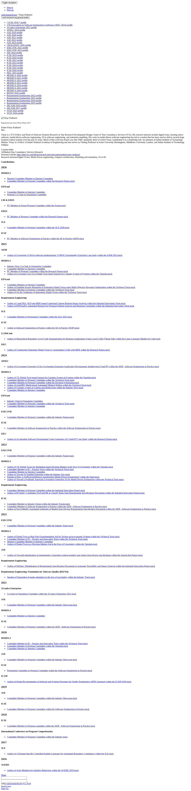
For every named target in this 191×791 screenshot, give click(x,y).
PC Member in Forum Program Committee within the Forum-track (36, 205)
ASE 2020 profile (14, 35)
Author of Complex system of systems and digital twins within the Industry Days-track (45, 387)
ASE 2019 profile (14, 32)
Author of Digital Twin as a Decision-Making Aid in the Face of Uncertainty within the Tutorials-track (52, 544)
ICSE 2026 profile (15, 70)
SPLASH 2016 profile (17, 105)
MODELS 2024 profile (17, 85)
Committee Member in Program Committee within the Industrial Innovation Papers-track (46, 490)
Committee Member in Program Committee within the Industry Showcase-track (42, 605)
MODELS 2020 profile (17, 75)
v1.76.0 (26, 783)
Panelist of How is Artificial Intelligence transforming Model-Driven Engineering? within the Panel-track (53, 477)
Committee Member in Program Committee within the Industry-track (37, 737)
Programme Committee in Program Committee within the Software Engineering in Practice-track (49, 670)
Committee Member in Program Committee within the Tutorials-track (37, 646)
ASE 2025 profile (14, 42)
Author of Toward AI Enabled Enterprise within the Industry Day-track (38, 474)
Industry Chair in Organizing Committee (25, 401)
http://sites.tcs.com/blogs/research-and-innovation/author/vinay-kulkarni (48, 154)
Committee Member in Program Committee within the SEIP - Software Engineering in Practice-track (51, 627)
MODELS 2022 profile (17, 80)
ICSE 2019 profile (15, 55)
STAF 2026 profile (15, 113)
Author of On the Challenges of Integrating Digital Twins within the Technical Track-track (47, 292)
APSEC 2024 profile (16, 30)
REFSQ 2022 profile (16, 93)
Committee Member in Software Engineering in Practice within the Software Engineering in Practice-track (54, 428)
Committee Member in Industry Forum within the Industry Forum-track (38, 504)
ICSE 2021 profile (15, 60)
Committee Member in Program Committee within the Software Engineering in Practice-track (48, 709)
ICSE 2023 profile (15, 63)
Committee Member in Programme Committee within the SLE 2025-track (39, 317)
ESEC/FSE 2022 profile (17, 47)
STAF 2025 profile (15, 110)
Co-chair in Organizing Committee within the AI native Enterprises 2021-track (41, 594)
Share (3, 775)
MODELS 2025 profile (17, 88)
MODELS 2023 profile (17, 83)
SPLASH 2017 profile (17, 108)
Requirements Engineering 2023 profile (24, 98)
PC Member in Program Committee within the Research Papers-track (37, 216)
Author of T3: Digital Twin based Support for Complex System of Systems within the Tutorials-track (51, 377)
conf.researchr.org (9, 15)
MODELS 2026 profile (17, 90)
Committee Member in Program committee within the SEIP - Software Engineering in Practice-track (51, 726)
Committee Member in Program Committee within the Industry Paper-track (40, 525)
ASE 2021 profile (14, 37)
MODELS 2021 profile (17, 78)
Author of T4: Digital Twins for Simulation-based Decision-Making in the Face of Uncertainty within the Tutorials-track (60, 467)
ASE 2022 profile (14, 40)
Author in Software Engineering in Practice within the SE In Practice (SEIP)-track (43, 328)
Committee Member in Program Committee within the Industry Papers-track (40, 417)
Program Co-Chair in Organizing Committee (26, 194)
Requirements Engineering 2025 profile (24, 103)
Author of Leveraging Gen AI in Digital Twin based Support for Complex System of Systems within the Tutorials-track (59, 274)
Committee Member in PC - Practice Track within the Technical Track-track (40, 469)
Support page (6, 786)
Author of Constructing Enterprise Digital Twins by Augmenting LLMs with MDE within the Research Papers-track (58, 350)
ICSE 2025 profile (15, 68)
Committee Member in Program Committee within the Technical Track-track (40, 290)
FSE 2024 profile (14, 53)
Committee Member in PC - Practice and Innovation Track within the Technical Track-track (47, 539)
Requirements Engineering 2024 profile (24, 100)
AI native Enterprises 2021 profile (22, 27)
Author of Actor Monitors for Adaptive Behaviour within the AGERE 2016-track (43, 770)
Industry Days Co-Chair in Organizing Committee (29, 266)
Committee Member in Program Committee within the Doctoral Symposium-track (43, 382)
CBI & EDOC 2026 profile (19, 45)
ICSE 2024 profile (15, 65)
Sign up (10, 10)
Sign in (10, 7)
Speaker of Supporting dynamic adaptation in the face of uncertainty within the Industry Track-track (51, 577)
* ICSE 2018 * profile (16, 22)
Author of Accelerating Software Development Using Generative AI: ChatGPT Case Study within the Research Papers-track (62, 439)
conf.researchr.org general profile (15, 18)
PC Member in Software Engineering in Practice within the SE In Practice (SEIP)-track (45, 238)
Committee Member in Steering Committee (26, 192)
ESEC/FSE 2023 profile (17, 50)
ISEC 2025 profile (15, 73)
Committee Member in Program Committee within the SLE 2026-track (38, 227)
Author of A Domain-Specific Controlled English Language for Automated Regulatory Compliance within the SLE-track (60, 754)
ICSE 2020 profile (15, 58)
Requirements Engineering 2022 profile (24, 95)
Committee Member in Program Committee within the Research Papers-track (41, 181)
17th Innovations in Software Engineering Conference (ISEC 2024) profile (40, 25)
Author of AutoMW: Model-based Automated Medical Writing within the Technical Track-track (49, 385)
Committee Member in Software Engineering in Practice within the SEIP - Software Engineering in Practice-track (57, 506)
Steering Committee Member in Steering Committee (30, 178)
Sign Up (5, 788)
